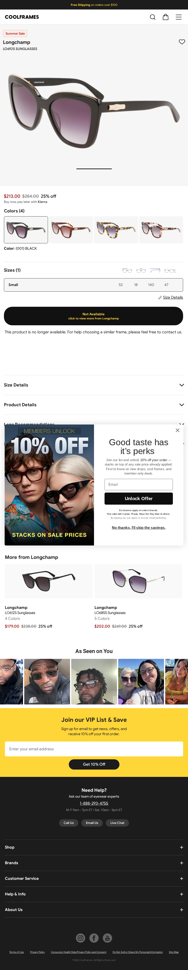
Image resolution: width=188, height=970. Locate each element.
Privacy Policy (37, 952)
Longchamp (16, 42)
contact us (171, 332)
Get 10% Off (94, 764)
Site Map (174, 952)
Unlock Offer (139, 498)
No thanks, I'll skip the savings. (138, 527)
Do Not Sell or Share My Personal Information (138, 952)
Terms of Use (16, 952)
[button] (47, 681)
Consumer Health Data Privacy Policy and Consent (78, 952)
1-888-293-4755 (94, 803)
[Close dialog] (178, 430)
